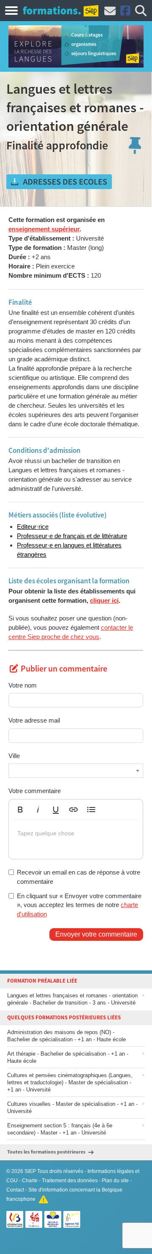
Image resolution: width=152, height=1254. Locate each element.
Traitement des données (70, 1181)
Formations (51, 10)
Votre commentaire (34, 790)
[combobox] (75, 771)
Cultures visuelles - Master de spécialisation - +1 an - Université (72, 1107)
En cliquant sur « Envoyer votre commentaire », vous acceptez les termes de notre (79, 905)
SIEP (30, 1171)
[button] (20, 809)
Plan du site (115, 1181)
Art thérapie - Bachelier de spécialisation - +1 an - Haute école (67, 1057)
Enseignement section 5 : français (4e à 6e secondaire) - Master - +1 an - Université (59, 1129)
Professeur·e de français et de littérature (72, 535)
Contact (15, 1190)
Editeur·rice (33, 526)
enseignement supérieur (43, 229)
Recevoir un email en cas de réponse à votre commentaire (78, 877)
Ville (14, 755)
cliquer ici (104, 600)
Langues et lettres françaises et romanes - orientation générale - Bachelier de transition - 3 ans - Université (72, 999)
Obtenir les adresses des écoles (59, 182)
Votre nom (22, 685)
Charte (30, 1181)
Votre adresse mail (34, 720)
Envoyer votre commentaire (96, 934)
